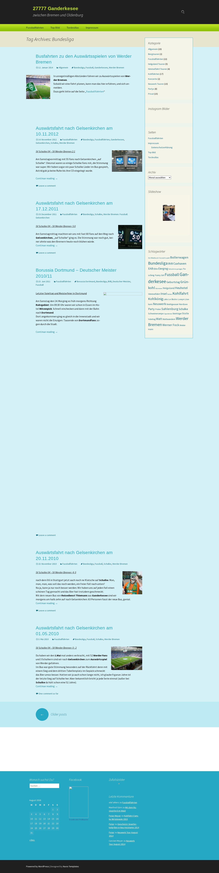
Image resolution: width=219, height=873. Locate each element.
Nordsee (183, 304)
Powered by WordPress (37, 866)
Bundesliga (79, 67)
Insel (164, 294)
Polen (158, 309)
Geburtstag (173, 282)
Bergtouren (153, 54)
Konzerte (152, 78)
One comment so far (48, 693)
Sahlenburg (169, 309)
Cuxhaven (179, 263)
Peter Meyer (115, 815)
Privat (151, 93)
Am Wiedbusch (153, 258)
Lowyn (181, 299)
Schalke (54, 142)
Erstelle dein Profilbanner (78, 820)
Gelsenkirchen (43, 142)
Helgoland (168, 288)
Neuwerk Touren (156, 83)
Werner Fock (170, 325)
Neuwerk (159, 304)
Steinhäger (177, 313)
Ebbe (156, 268)
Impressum (92, 27)
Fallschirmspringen (175, 269)
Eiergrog (163, 268)
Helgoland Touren (156, 64)
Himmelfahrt (154, 293)
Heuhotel (181, 288)
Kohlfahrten (153, 73)
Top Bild (55, 27)
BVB (110, 281)
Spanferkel (168, 314)
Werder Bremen (116, 67)
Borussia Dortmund (86, 281)
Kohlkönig (155, 299)
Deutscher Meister (121, 281)
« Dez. (32, 840)
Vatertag (152, 319)
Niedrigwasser (172, 304)
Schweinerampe (156, 313)
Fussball (89, 67)
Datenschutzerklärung (162, 147)
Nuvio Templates (71, 866)
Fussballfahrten (35, 27)
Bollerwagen (179, 257)
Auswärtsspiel (164, 258)
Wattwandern (169, 319)
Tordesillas (73, 27)
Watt (159, 319)
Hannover (158, 288)
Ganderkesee (101, 67)
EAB (150, 268)
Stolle (185, 313)
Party (151, 309)
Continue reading (47, 178)
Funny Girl (159, 275)
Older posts (53, 714)
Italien (169, 294)
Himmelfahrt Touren (157, 69)
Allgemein (63, 67)
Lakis (166, 299)
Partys (151, 88)
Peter (111, 824)
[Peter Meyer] (78, 801)
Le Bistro (172, 299)
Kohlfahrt (180, 293)
